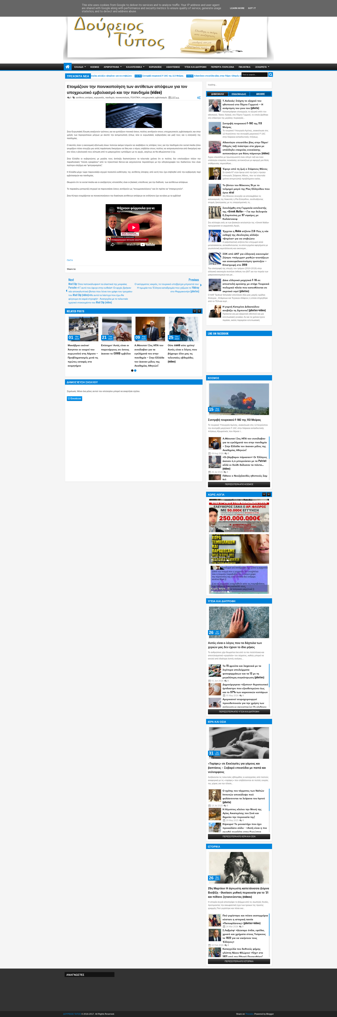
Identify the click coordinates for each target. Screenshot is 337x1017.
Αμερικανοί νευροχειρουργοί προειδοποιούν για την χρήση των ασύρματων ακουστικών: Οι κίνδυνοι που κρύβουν (244, 704)
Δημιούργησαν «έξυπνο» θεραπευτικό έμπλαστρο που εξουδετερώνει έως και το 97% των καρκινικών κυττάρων (245, 688)
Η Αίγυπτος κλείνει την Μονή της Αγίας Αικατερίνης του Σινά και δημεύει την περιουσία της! (242, 813)
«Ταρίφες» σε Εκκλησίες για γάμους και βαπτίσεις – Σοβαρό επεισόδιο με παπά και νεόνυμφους (237, 767)
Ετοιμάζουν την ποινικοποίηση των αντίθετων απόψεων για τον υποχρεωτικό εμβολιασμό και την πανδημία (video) (127, 89)
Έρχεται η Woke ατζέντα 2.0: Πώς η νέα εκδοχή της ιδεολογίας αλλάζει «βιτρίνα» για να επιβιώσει (245, 234)
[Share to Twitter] (91, 319)
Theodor (249, 1014)
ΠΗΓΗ (70, 260)
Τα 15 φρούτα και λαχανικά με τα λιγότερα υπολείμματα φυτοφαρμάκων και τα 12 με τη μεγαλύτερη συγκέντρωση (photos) (243, 671)
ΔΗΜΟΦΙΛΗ (217, 94)
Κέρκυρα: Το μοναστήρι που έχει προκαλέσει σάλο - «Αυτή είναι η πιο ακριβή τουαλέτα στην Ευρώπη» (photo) (245, 829)
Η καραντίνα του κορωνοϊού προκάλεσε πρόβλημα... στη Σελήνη (149, 349)
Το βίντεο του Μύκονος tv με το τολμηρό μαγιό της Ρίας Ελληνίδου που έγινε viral (246, 188)
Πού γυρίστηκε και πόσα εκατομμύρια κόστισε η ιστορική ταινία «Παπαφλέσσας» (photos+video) (245, 919)
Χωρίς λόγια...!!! (220, 524)
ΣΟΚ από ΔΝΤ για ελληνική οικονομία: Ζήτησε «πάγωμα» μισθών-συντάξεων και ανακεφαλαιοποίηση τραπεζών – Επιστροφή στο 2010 (246, 259)
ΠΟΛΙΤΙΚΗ (135, 97)
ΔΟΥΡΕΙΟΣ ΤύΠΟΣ (72, 1014)
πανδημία (109, 97)
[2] (135, 374)
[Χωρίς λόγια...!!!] (239, 516)
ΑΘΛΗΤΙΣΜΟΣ (173, 66)
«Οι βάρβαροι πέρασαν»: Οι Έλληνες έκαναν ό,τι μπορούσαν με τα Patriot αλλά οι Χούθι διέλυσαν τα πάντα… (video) (245, 462)
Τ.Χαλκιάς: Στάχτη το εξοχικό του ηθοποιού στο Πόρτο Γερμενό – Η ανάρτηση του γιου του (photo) (243, 104)
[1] (132, 374)
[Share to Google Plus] (95, 319)
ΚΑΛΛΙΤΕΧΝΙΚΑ (134, 66)
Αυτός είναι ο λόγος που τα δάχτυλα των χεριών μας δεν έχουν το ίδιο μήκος (235, 645)
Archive (260, 94)
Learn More (237, 8)
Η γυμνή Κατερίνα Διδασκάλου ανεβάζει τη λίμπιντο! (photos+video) (244, 308)
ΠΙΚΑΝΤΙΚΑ (244, 66)
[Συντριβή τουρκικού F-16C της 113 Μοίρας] (239, 399)
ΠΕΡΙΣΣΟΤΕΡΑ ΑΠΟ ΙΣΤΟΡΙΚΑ (239, 961)
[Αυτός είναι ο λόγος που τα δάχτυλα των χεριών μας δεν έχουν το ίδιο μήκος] (239, 622)
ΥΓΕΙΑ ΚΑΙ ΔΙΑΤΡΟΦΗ (195, 66)
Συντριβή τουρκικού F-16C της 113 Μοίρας (150, 76)
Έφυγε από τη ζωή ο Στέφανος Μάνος (245, 168)
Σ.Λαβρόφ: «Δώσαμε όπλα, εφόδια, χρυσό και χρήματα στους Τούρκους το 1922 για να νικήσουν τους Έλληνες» (244, 935)
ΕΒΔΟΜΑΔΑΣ (239, 94)
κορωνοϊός (99, 97)
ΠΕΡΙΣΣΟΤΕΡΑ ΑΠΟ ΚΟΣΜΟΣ (239, 484)
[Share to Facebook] (88, 319)
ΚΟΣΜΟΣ (94, 66)
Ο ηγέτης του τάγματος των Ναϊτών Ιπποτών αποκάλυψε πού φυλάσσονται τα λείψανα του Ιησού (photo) (244, 796)
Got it (252, 8)
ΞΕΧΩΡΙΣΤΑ (261, 66)
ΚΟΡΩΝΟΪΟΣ (155, 66)
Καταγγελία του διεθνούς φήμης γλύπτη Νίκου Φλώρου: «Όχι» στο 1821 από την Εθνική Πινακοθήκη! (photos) (243, 954)
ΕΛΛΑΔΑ (78, 66)
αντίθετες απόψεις (84, 97)
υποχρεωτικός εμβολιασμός (154, 97)
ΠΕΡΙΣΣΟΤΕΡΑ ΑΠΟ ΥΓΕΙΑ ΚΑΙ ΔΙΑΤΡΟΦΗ (239, 711)
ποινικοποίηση (122, 97)
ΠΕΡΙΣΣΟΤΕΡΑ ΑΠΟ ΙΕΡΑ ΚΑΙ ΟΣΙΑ (239, 836)
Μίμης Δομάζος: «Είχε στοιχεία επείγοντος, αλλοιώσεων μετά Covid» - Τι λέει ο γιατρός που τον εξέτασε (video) (117, 353)
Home (68, 66)
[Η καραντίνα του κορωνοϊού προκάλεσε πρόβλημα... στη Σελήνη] (150, 329)
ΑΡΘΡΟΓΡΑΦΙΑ (111, 66)
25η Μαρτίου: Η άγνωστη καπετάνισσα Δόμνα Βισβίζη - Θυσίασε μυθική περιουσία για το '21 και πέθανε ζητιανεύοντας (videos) (238, 892)
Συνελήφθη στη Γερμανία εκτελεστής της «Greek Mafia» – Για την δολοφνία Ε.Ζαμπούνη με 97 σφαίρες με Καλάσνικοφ (245, 213)
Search (270, 74)
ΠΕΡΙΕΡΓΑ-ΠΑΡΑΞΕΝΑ (222, 66)
